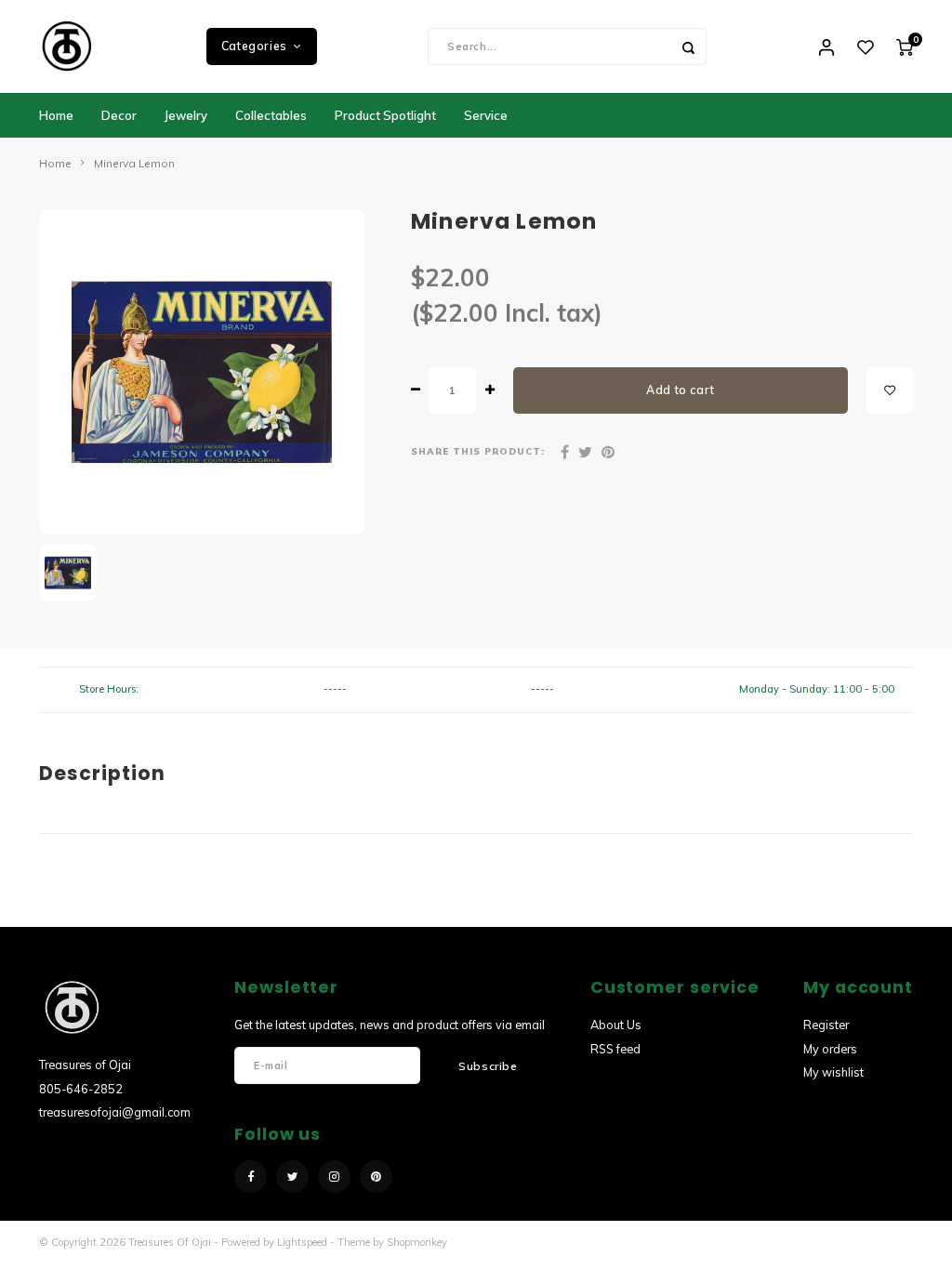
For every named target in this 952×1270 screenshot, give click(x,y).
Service (486, 115)
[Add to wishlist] (889, 390)
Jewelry (186, 115)
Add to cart (680, 390)
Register (826, 1024)
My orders (830, 1048)
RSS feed (615, 1048)
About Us (615, 1024)
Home (56, 115)
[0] (904, 46)
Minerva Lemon (134, 163)
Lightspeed (302, 1242)
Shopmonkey (417, 1242)
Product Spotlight (385, 115)
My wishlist (833, 1072)
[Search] (688, 46)
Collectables (271, 115)
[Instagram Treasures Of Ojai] (334, 1176)
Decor (119, 115)
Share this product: (478, 450)
